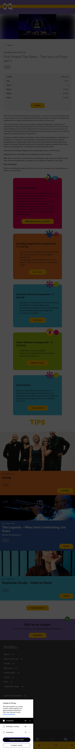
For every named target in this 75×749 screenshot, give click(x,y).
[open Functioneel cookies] (30, 721)
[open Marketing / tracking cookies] (30, 727)
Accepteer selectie (16, 745)
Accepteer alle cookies (16, 739)
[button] (14, 720)
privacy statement (9, 714)
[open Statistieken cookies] (30, 733)
